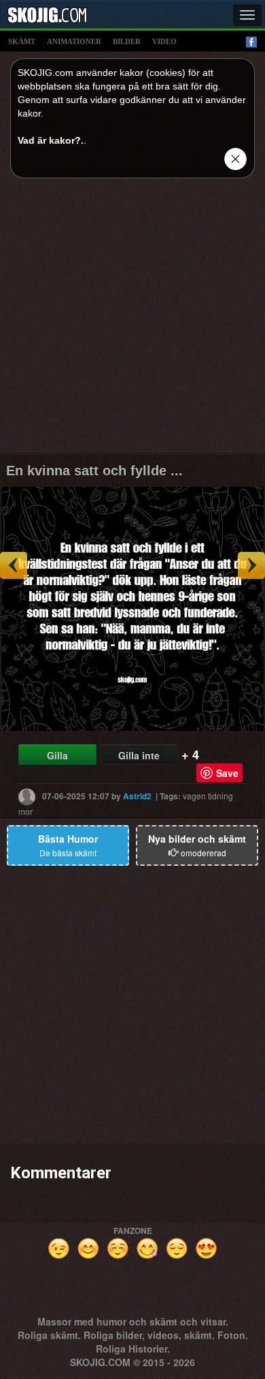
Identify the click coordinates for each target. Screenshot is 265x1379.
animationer (74, 41)
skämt (21, 41)
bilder (127, 41)
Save (227, 773)
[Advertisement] (132, 320)
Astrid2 (137, 796)
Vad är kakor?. (51, 140)
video (164, 41)
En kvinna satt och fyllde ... (94, 470)
